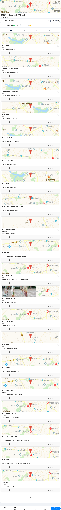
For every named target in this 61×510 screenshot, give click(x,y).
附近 (32, 53)
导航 (53, 21)
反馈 (59, 2)
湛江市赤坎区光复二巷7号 (9, 21)
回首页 (5, 509)
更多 (15, 509)
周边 (58, 21)
